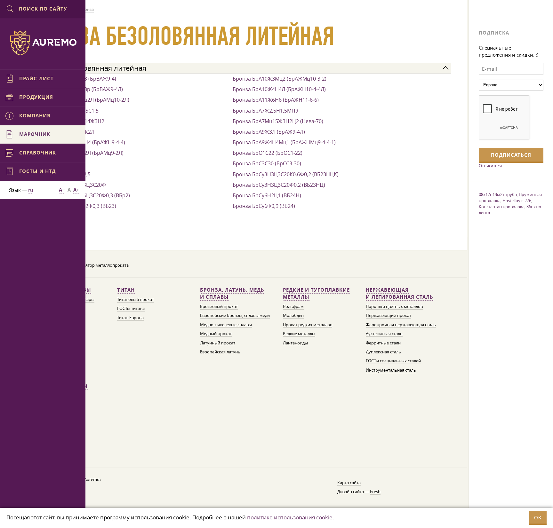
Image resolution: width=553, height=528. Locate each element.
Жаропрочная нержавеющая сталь (401, 324)
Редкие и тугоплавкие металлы (316, 293)
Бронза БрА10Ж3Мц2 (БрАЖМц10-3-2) (279, 78)
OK (538, 517)
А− (62, 189)
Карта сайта (349, 482)
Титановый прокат (135, 299)
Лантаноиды (295, 343)
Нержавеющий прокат (388, 315)
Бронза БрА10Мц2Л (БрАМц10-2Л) (87, 99)
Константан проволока (502, 206)
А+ (76, 189)
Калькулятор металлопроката (99, 265)
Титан (126, 290)
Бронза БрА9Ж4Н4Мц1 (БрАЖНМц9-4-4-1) (284, 142)
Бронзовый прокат (219, 306)
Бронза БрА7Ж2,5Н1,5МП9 (265, 110)
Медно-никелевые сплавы (226, 324)
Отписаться (490, 166)
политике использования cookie (290, 517)
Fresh (375, 491)
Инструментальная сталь (391, 370)
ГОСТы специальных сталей (393, 361)
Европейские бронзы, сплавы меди (235, 315)
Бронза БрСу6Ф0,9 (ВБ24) (264, 205)
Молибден (293, 315)
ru (30, 190)
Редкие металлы (299, 333)
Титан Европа (130, 317)
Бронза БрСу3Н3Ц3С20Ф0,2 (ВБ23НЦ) (279, 184)
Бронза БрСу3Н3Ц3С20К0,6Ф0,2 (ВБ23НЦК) (286, 174)
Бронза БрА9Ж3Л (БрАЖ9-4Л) (269, 131)
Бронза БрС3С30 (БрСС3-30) (267, 163)
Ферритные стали (383, 343)
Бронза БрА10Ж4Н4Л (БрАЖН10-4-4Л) (279, 89)
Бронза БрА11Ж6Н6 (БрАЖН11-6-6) (276, 99)
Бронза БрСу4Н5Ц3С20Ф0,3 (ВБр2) (87, 195)
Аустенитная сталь (384, 333)
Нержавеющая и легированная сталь (399, 293)
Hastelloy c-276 (516, 200)
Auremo (42, 43)
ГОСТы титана (131, 308)
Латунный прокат (217, 343)
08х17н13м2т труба (498, 194)
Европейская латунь (220, 352)
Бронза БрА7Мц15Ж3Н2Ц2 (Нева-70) (278, 121)
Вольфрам (293, 306)
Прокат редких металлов (307, 324)
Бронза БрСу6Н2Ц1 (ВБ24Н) (267, 195)
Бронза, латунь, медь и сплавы (232, 293)
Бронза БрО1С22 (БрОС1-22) (267, 152)
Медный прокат (216, 333)
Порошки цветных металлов (394, 306)
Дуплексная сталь (383, 352)
